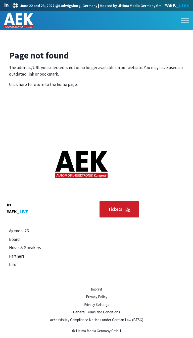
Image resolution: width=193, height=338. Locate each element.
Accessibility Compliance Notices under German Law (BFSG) (96, 319)
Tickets (115, 209)
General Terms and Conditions (96, 312)
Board (14, 239)
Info (12, 264)
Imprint (96, 289)
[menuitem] (51, 231)
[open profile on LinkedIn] (6, 5)
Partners (16, 256)
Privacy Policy (96, 296)
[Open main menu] (185, 20)
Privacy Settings (96, 304)
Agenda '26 (19, 231)
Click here (18, 84)
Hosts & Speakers (25, 247)
